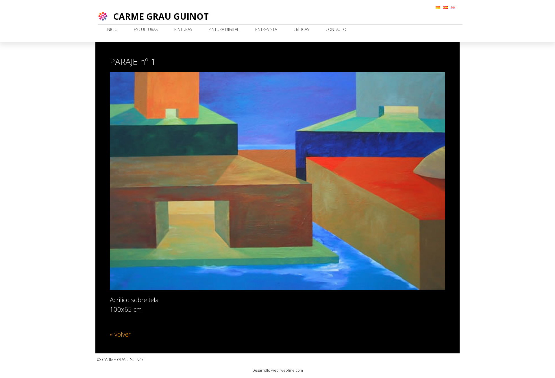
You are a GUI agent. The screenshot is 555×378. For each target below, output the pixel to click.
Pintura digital (223, 29)
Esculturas (146, 29)
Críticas (301, 29)
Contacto (335, 29)
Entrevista (266, 29)
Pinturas (183, 29)
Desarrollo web (265, 370)
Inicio (112, 29)
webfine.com (291, 370)
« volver (120, 334)
